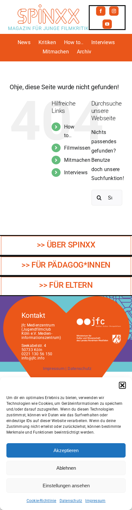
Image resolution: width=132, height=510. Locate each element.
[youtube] (107, 24)
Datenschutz (71, 500)
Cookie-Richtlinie (41, 500)
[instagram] (114, 11)
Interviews (75, 172)
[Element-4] (48, 7)
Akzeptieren (66, 450)
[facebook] (101, 11)
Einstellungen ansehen (66, 485)
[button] (122, 385)
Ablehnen (66, 468)
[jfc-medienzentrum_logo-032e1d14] (98, 319)
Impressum (95, 500)
